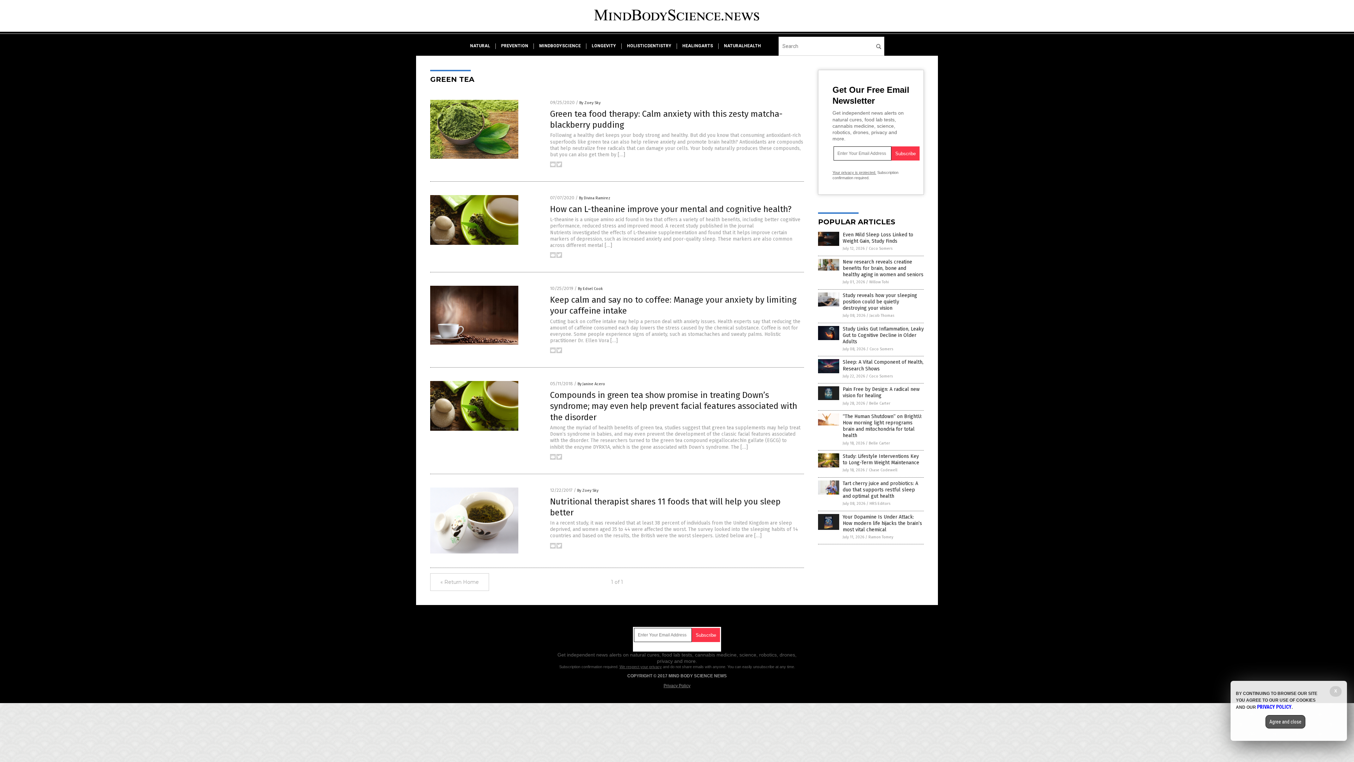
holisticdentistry (649, 45)
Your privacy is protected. (854, 172)
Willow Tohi (879, 282)
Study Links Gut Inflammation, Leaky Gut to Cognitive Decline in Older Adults (883, 335)
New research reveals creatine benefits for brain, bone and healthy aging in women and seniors (883, 268)
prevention (514, 45)
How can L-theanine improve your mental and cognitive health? (671, 209)
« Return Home (459, 582)
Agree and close (1285, 722)
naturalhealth (742, 45)
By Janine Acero (591, 384)
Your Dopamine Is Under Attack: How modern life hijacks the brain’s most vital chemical (882, 523)
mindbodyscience (560, 45)
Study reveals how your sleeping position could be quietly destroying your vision (880, 301)
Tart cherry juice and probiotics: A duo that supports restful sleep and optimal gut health (880, 489)
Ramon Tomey (880, 537)
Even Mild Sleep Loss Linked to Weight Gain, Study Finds (878, 238)
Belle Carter (879, 403)
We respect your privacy (641, 667)
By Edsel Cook (590, 288)
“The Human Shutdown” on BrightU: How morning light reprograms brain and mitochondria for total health (882, 426)
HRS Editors (880, 503)
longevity (604, 45)
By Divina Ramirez (594, 198)
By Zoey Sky (589, 103)
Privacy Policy (677, 685)
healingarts (697, 45)
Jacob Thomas (882, 315)
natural (480, 45)
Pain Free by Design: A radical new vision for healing (881, 392)
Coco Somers (880, 248)
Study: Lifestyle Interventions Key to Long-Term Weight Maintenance (881, 459)
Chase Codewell (883, 470)
